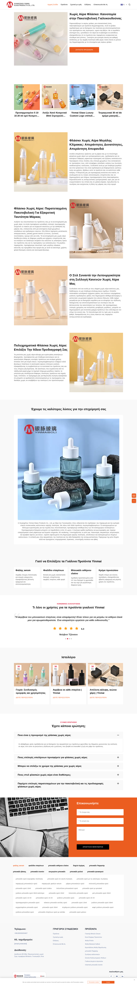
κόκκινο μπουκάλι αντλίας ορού (55, 903)
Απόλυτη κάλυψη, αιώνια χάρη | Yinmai (103, 691)
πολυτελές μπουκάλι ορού (78, 893)
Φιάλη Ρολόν (89, 940)
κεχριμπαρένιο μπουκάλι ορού (27, 907)
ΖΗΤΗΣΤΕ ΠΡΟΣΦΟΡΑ (84, 50)
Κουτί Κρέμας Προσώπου (93, 937)
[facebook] (111, 976)
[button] (65, 638)
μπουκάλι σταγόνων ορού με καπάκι (51, 912)
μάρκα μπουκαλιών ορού (75, 884)
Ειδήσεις (88, 4)
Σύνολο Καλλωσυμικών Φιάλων (95, 958)
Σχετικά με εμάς (76, 4)
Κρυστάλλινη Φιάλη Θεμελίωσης (95, 947)
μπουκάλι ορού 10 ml (23, 898)
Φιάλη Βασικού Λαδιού (92, 944)
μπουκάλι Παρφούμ (91, 951)
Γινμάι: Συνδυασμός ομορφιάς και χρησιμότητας (30, 691)
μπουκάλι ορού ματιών (78, 912)
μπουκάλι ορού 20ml (56, 893)
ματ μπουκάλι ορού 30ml (101, 893)
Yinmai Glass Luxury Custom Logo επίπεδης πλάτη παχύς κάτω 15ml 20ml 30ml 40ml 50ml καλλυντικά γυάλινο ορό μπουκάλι (82, 114)
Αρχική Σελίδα (53, 4)
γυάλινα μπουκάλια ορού (25, 912)
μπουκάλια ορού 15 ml (44, 898)
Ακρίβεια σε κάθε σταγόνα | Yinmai (67, 691)
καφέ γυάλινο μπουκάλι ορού (103, 907)
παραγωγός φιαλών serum (51, 884)
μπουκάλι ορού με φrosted (92, 888)
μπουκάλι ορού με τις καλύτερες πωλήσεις (92, 879)
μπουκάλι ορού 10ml (23, 888)
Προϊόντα (64, 4)
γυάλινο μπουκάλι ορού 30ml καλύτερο (30, 893)
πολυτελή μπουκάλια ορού (98, 884)
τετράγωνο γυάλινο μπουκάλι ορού (75, 907)
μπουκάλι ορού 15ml (79, 903)
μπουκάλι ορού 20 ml (87, 898)
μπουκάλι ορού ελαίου (43, 888)
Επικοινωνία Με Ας (101, 4)
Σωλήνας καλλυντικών (92, 954)
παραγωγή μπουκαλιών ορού (26, 884)
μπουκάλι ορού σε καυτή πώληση (59, 879)
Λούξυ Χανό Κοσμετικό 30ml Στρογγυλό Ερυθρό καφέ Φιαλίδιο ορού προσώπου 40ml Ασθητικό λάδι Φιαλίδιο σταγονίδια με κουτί (54, 114)
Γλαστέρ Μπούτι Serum (92, 933)
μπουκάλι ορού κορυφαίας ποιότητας (29, 879)
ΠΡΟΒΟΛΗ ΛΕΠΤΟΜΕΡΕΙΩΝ (27, 97)
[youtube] (117, 976)
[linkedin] (122, 976)
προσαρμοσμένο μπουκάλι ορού (27, 903)
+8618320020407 (20, 933)
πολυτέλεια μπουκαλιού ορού (67, 888)
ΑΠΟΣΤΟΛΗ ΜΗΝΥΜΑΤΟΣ (93, 847)
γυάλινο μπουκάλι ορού (65, 898)
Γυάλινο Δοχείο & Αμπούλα (94, 961)
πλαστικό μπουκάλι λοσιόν (94, 965)
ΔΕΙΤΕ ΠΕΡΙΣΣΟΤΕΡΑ (24, 697)
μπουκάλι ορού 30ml (50, 907)
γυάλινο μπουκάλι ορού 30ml (102, 903)
